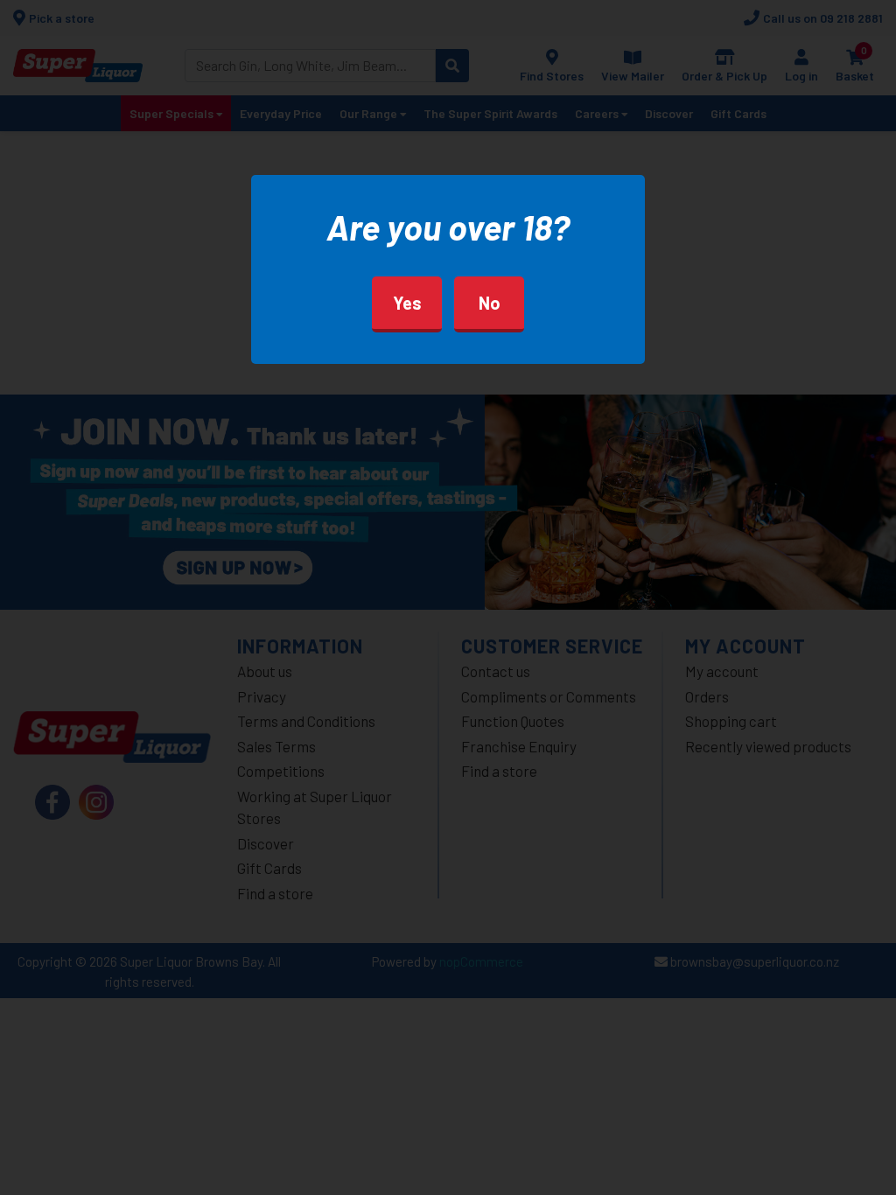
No (489, 302)
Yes (407, 302)
